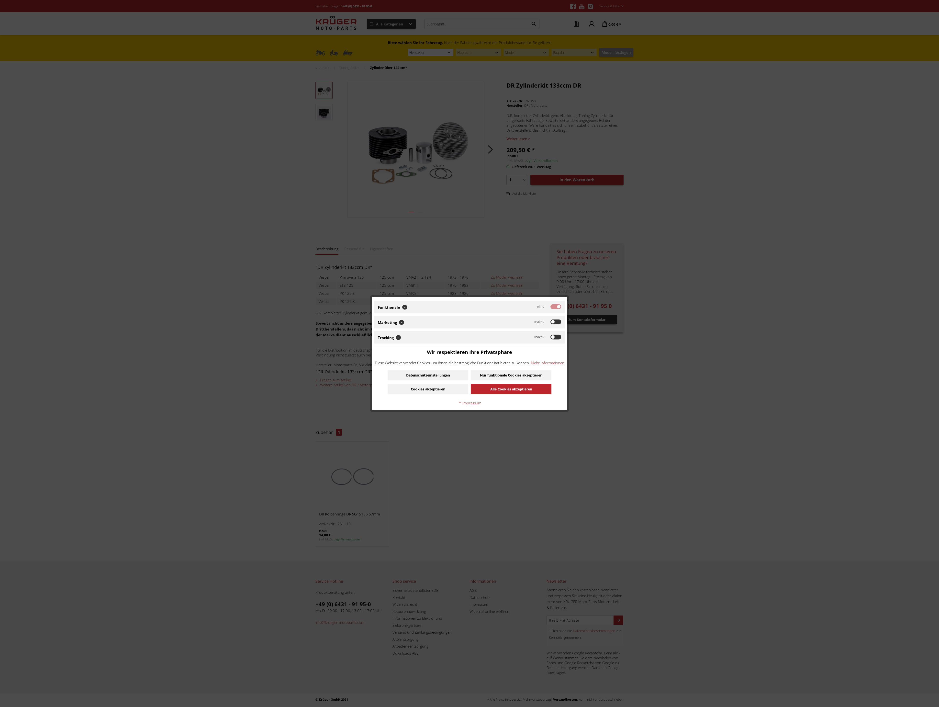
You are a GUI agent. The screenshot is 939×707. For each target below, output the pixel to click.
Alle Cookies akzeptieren (511, 389)
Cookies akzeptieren (428, 389)
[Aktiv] (555, 306)
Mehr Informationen (547, 362)
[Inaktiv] (555, 321)
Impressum (471, 402)
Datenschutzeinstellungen (428, 375)
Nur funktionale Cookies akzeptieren (511, 375)
